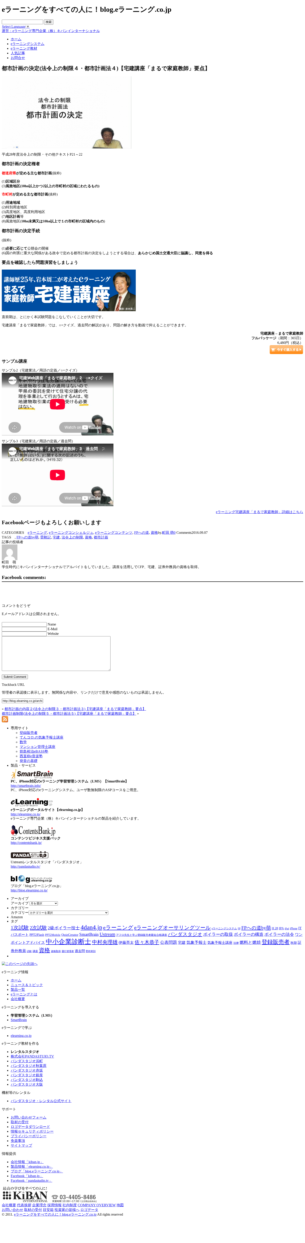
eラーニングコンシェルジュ (71, 532)
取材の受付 (20, 1122)
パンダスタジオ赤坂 (27, 1070)
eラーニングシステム (224, 928)
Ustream (107, 934)
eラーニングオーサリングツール (172, 927)
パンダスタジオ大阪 (27, 1084)
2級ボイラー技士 (64, 928)
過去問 (80, 951)
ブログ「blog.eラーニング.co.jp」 (37, 1171)
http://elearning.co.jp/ (25, 814)
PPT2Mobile (53, 934)
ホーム (16, 980)
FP (239, 928)
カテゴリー (20, 912)
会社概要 (18, 999)
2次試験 (38, 927)
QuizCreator (69, 934)
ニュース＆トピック (27, 985)
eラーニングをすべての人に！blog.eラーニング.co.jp (55, 1214)
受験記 (45, 537)
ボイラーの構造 (248, 934)
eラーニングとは (24, 994)
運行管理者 (68, 951)
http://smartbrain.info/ (26, 786)
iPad (287, 928)
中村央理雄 (105, 942)
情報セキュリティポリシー (32, 1131)
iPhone (293, 928)
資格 (154, 532)
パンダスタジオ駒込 (27, 1080)
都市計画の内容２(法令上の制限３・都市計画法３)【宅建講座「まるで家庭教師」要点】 (75, 709)
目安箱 (48, 1210)
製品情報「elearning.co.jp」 (32, 1166)
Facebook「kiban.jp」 (27, 1176)
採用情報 (54, 1205)
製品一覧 (18, 989)
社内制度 (70, 1205)
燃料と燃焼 (250, 942)
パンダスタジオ (185, 934)
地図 (120, 1205)
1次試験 (20, 927)
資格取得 (56, 951)
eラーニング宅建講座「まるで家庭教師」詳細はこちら (259, 512)
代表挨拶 (24, 1205)
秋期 (293, 942)
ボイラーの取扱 (218, 934)
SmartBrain (89, 934)
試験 (29, 951)
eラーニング (37, 532)
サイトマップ (21, 1145)
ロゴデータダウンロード (30, 1127)
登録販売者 (276, 942)
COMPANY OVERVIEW (97, 1205)
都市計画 (101, 537)
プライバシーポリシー (28, 1136)
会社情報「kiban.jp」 (27, 1162)
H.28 (275, 928)
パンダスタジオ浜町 (27, 1061)
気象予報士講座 (219, 942)
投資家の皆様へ (66, 1210)
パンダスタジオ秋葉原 (28, 1066)
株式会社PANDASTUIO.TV (32, 1056)
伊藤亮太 (126, 942)
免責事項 (18, 1141)
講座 (35, 951)
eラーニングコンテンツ (113, 532)
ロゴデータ (89, 1210)
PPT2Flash (36, 934)
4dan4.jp (91, 927)
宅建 (56, 537)
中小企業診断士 (68, 941)
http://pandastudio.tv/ (25, 866)
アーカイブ (20, 903)
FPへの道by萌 (27, 537)
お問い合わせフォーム (28, 1117)
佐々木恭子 (147, 942)
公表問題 (168, 942)
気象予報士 (196, 942)
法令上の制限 (72, 537)
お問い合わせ (12, 1210)
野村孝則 (91, 951)
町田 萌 (168, 532)
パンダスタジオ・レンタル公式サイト (41, 1101)
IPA (281, 928)
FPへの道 (141, 532)
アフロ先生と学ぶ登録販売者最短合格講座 (141, 934)
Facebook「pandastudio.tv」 (31, 1180)
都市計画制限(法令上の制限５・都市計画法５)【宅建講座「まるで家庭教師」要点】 (69, 713)
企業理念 (39, 1205)
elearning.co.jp (21, 1036)
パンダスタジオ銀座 (27, 1075)
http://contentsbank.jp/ (26, 843)
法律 (236, 942)
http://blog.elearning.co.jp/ (29, 890)
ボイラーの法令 (279, 934)
